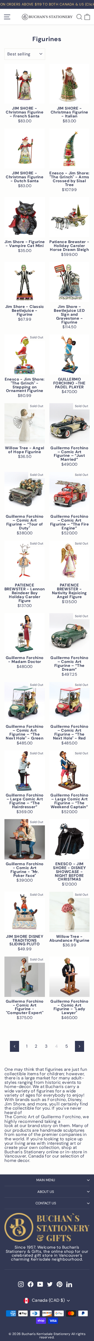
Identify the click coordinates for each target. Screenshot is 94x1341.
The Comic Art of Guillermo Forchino (42, 1117)
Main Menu (45, 1180)
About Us (45, 1192)
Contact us (46, 1203)
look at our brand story (28, 1126)
